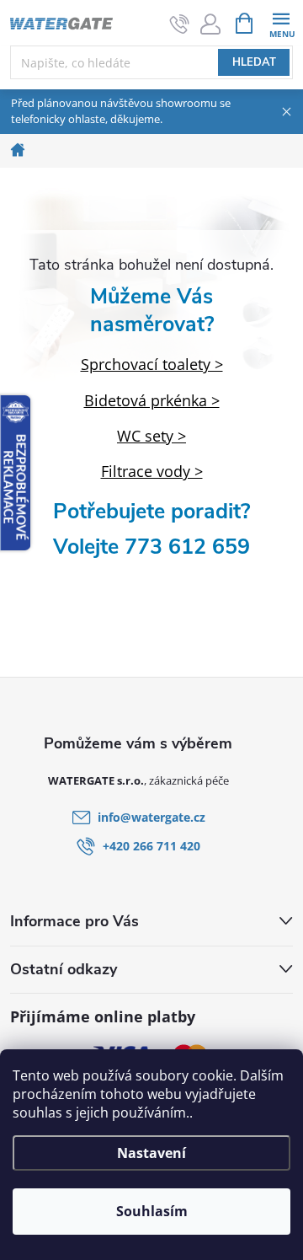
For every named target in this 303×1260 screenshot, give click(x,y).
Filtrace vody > (152, 471)
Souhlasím (152, 1211)
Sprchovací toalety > (152, 364)
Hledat (254, 62)
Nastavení (151, 1153)
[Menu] (280, 22)
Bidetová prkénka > (152, 400)
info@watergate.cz (151, 817)
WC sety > (151, 436)
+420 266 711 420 (151, 846)
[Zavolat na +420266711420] (179, 24)
